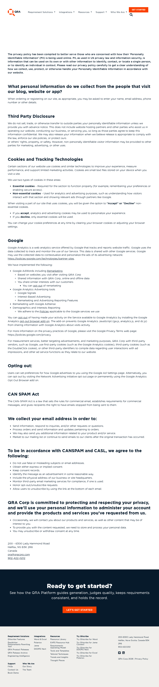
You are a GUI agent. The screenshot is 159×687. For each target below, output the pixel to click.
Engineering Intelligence (19, 656)
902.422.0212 (124, 647)
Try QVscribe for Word (87, 639)
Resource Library (58, 639)
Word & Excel (40, 639)
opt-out (37, 285)
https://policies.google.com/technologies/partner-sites (41, 258)
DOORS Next (40, 649)
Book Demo (13, 673)
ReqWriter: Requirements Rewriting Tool (19, 644)
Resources (84, 12)
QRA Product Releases (18, 649)
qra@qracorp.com (19, 554)
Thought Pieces (57, 660)
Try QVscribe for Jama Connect (87, 643)
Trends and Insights (59, 657)
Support (100, 12)
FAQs (10, 666)
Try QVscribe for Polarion (84, 657)
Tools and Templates (59, 651)
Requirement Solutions (40, 12)
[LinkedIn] (123, 652)
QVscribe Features (16, 639)
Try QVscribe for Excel (87, 653)
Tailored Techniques (59, 654)
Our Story (27, 666)
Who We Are (118, 12)
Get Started (138, 10)
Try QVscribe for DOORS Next (84, 649)
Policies (44, 311)
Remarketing (55, 270)
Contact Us (13, 670)
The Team (27, 670)
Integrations (66, 12)
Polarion (38, 642)
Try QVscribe (83, 636)
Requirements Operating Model (58, 647)
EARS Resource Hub (59, 642)
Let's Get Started (79, 609)
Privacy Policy (141, 659)
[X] (119, 652)
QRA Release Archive (17, 653)
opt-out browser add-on (35, 321)
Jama (36, 646)
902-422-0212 (16, 558)
